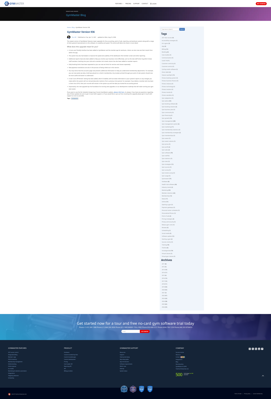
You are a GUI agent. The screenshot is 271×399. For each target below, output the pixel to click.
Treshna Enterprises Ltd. (182, 369)
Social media (165, 233)
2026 (163, 307)
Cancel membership (258, 393)
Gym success (166, 167)
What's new (123, 366)
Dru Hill (74, 37)
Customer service (167, 66)
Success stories (166, 242)
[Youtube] (259, 349)
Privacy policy (247, 393)
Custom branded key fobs (71, 354)
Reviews (164, 227)
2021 (163, 293)
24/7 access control (13, 352)
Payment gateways (167, 207)
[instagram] (250, 349)
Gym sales (165, 150)
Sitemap (122, 368)
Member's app (12, 357)
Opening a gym (166, 204)
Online (164, 202)
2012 (163, 267)
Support (136, 4)
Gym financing (166, 115)
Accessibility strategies (169, 40)
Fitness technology (167, 86)
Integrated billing (12, 354)
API (65, 368)
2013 (163, 269)
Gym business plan (167, 109)
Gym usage (165, 176)
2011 (163, 264)
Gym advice (165, 101)
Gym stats (165, 161)
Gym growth (165, 118)
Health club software (168, 184)
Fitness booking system (169, 78)
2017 (163, 281)
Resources (122, 352)
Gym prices (165, 144)
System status (123, 371)
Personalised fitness (168, 213)
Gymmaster (165, 178)
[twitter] (253, 349)
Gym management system (170, 124)
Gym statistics (166, 158)
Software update (167, 236)
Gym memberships (167, 135)
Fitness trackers (166, 89)
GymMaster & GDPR (181, 366)
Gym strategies (166, 164)
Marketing (165, 190)
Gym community (167, 112)
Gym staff (165, 155)
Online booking (12, 364)
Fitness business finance (169, 81)
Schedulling (165, 230)
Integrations (11, 373)
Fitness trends (166, 92)
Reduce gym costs (167, 225)
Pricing (128, 4)
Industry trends (166, 187)
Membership (165, 196)
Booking (164, 52)
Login (154, 4)
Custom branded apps (70, 357)
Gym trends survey (167, 173)
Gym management (167, 121)
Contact (145, 4)
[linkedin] (256, 349)
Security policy (179, 364)
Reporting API (67, 366)
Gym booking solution (168, 107)
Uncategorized (75, 98)
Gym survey (165, 170)
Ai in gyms (165, 43)
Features (118, 4)
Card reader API (68, 364)
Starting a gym (166, 239)
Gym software (166, 153)
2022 (163, 295)
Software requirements (126, 364)
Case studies (165, 55)
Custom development (70, 359)
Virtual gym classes (167, 256)
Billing (164, 49)
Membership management (15, 361)
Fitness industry (166, 83)
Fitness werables (167, 95)
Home (69, 27)
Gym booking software (168, 104)
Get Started (261, 4)
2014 (163, 272)
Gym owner (165, 138)
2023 (163, 298)
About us (178, 354)
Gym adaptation (166, 98)
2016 (163, 278)
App (163, 46)
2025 (163, 304)
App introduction (124, 361)
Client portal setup (125, 357)
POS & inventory (12, 359)
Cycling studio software (169, 69)
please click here (119, 92)
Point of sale (165, 216)
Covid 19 (164, 60)
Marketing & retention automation (17, 371)
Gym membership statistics (170, 130)
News (163, 199)
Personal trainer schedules (170, 210)
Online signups (12, 366)
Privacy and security (168, 222)
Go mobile (11, 368)
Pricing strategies (167, 219)
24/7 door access (167, 37)
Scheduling (11, 378)
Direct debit (165, 72)
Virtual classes (166, 253)
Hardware (165, 181)
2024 (163, 301)
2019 (163, 287)
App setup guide (124, 359)
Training (164, 245)
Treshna (164, 248)
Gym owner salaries (168, 141)
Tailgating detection (13, 375)
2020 (163, 290)
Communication (166, 58)
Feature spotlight (167, 75)
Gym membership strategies (170, 132)
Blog (73, 27)
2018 (163, 284)
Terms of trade (238, 393)
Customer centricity (168, 63)
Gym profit (165, 147)
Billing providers (68, 371)
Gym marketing (166, 127)
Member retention (167, 193)
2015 (163, 275)
